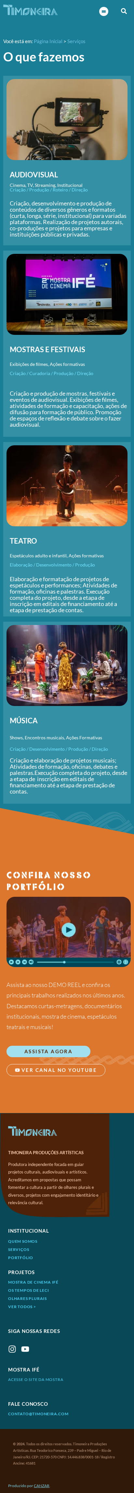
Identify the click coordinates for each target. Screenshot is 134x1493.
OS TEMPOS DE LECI (28, 1290)
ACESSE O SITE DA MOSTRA (35, 1379)
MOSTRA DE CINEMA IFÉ (33, 1282)
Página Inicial (48, 41)
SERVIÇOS (18, 1249)
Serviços (76, 41)
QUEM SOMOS (22, 1241)
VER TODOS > (22, 1306)
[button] (124, 11)
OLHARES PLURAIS (27, 1298)
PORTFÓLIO (20, 1257)
